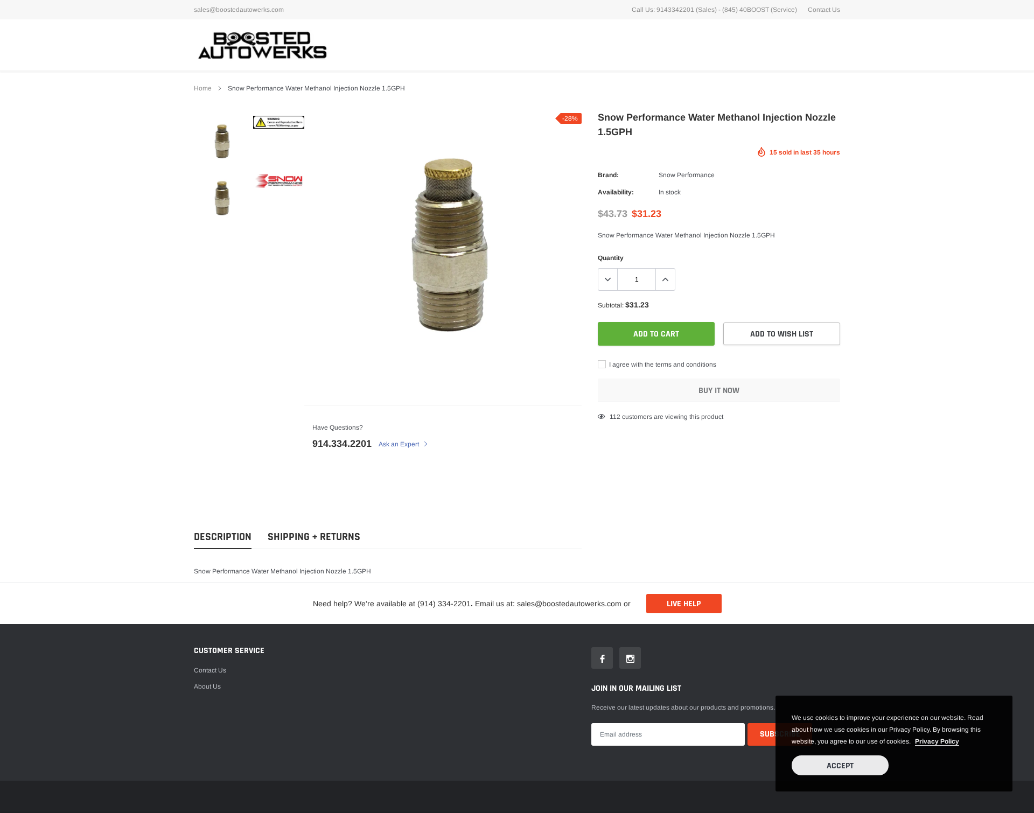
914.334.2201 (342, 443)
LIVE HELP (684, 603)
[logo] (261, 45)
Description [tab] (222, 537)
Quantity (611, 258)
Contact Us (824, 9)
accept (840, 766)
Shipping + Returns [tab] (314, 537)
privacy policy (937, 741)
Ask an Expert (400, 444)
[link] (222, 141)
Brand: (608, 175)
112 (615, 416)
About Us (207, 686)
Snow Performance (687, 175)
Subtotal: (611, 305)
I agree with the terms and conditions (661, 364)
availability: (616, 192)
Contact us (210, 670)
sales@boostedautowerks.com (239, 9)
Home (203, 88)
